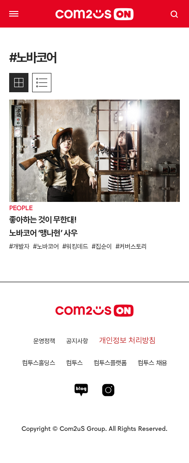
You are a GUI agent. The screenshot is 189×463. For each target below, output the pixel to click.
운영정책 (44, 341)
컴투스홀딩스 (38, 363)
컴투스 (74, 363)
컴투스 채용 (152, 363)
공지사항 (77, 341)
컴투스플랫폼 (110, 363)
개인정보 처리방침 (127, 340)
